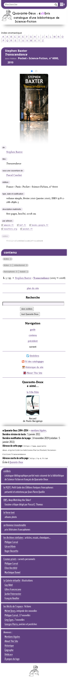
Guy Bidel (9, 585)
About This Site (34, 373)
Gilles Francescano (13, 589)
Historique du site (34, 367)
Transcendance (41, 277)
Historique (9, 645)
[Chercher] (56, 5)
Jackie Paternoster (13, 594)
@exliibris (34, 355)
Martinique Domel (12, 572)
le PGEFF (7, 487)
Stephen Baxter (14, 151)
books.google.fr (40, 225)
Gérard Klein (10, 546)
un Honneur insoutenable (14, 525)
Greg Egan (9, 619)
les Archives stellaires (13, 537)
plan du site (33, 288)
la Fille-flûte (33, 392)
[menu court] (62, 4)
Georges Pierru (11, 624)
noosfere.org (10, 229)
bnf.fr (22, 225)
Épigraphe (9, 650)
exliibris (7, 471)
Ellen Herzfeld (11, 568)
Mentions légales (12, 636)
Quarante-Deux (16, 462)
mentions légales (38, 430)
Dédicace (9, 654)
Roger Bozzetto (11, 551)
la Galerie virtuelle (11, 580)
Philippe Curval (11, 542)
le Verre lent (9, 512)
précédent (33, 341)
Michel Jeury (10, 611)
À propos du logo (12, 659)
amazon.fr (9, 225)
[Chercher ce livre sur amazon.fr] (32, 415)
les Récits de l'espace (13, 606)
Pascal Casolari (14, 175)
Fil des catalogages (34, 361)
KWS (5, 500)
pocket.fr (28, 229)
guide (32, 329)
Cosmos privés (9, 559)
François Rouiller (12, 598)
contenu (33, 335)
